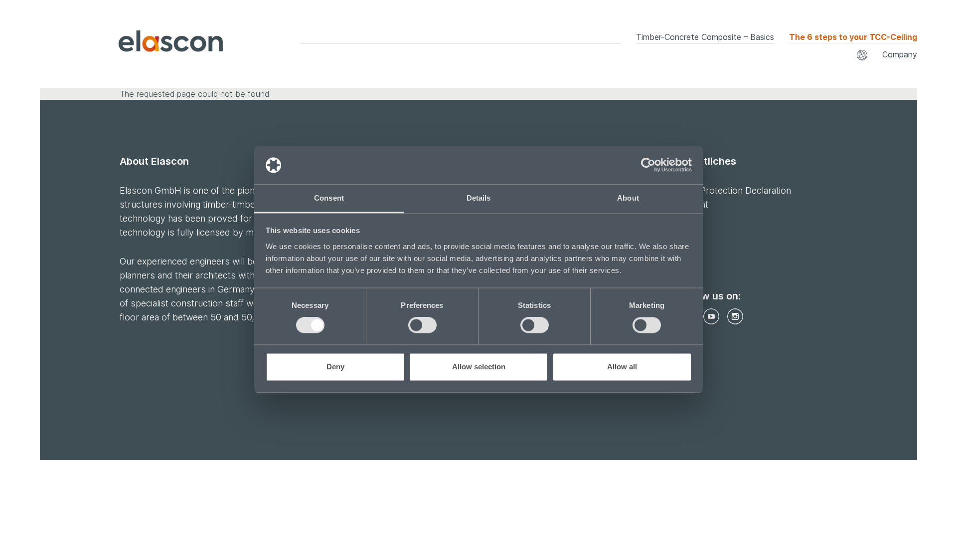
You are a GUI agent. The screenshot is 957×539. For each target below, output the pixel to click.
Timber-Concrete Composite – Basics (705, 37)
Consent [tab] (329, 198)
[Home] (144, 43)
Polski (794, 51)
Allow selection (478, 366)
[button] (862, 55)
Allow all (622, 366)
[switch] (422, 325)
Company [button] (899, 54)
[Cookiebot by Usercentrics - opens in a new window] (648, 165)
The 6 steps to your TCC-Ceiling (853, 37)
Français (650, 51)
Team (496, 58)
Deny (335, 366)
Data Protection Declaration (735, 190)
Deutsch (501, 51)
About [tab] (628, 198)
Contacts (726, 58)
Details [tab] (479, 198)
